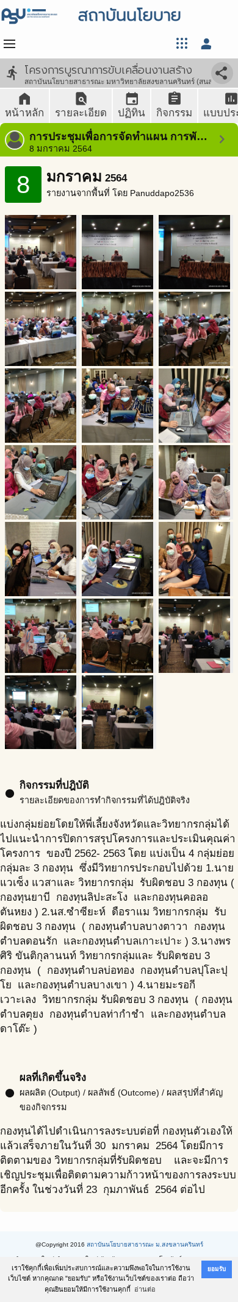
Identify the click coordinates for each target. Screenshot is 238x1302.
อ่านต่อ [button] (145, 1289)
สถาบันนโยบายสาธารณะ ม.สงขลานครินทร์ (145, 1244)
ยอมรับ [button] (216, 1268)
